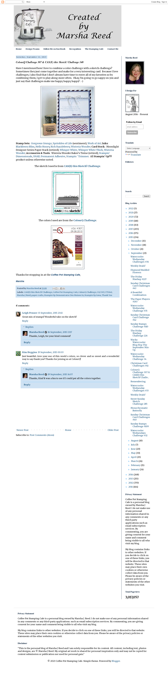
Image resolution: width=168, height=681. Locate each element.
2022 (131, 208)
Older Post (113, 430)
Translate (136, 154)
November (136, 245)
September (137, 253)
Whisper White (68, 150)
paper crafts (37, 295)
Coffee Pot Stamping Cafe (65, 292)
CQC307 (100, 292)
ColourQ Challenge (84, 220)
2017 (130, 229)
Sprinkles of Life (62, 143)
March (134, 461)
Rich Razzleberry (60, 146)
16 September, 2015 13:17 (60, 332)
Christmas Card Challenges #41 (139, 364)
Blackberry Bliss (25, 146)
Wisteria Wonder (80, 146)
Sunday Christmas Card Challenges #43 (140, 286)
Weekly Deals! (138, 266)
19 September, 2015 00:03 (51, 352)
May (133, 453)
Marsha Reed (36, 332)
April (134, 457)
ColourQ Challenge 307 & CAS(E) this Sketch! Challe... (140, 373)
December (136, 241)
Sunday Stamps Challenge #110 (139, 325)
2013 (131, 478)
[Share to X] (58, 288)
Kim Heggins (29, 352)
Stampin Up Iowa (92, 295)
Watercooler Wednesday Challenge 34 (138, 356)
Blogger (116, 661)
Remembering (138, 381)
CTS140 (108, 292)
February (136, 465)
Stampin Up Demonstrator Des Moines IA (64, 295)
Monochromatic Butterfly (139, 409)
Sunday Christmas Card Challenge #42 (140, 317)
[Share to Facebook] (61, 288)
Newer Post (22, 430)
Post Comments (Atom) (42, 435)
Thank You (107, 295)
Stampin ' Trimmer (77, 156)
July (133, 444)
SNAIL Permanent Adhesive (49, 156)
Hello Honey (43, 146)
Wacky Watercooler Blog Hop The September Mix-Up (140, 344)
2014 (131, 474)
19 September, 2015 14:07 (60, 374)
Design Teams (33, 49)
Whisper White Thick (90, 150)
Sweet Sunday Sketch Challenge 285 (139, 401)
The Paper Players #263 (140, 300)
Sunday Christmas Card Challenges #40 (140, 417)
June (133, 449)
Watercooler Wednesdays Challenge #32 (139, 433)
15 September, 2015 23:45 (50, 313)
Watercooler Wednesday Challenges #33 (140, 388)
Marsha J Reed (24, 295)
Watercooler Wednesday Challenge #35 (139, 308)
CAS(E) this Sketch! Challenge (82, 166)
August (135, 440)
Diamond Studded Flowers (140, 271)
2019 (131, 220)
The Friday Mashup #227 (138, 277)
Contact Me (112, 49)
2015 (130, 237)
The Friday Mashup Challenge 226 (139, 333)
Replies (29, 327)
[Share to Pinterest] (63, 288)
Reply (25, 321)
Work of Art (94, 143)
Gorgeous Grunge (41, 143)
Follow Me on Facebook (54, 49)
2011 (130, 486)
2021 (131, 212)
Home (19, 49)
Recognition (75, 49)
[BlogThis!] (56, 288)
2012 (131, 482)
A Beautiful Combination (138, 293)
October (135, 249)
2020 (131, 216)
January (135, 469)
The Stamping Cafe (94, 49)
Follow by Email (134, 122)
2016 (131, 233)
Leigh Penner (29, 313)
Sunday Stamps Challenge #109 (140, 425)
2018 (131, 225)
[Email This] (53, 288)
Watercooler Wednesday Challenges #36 (140, 259)
